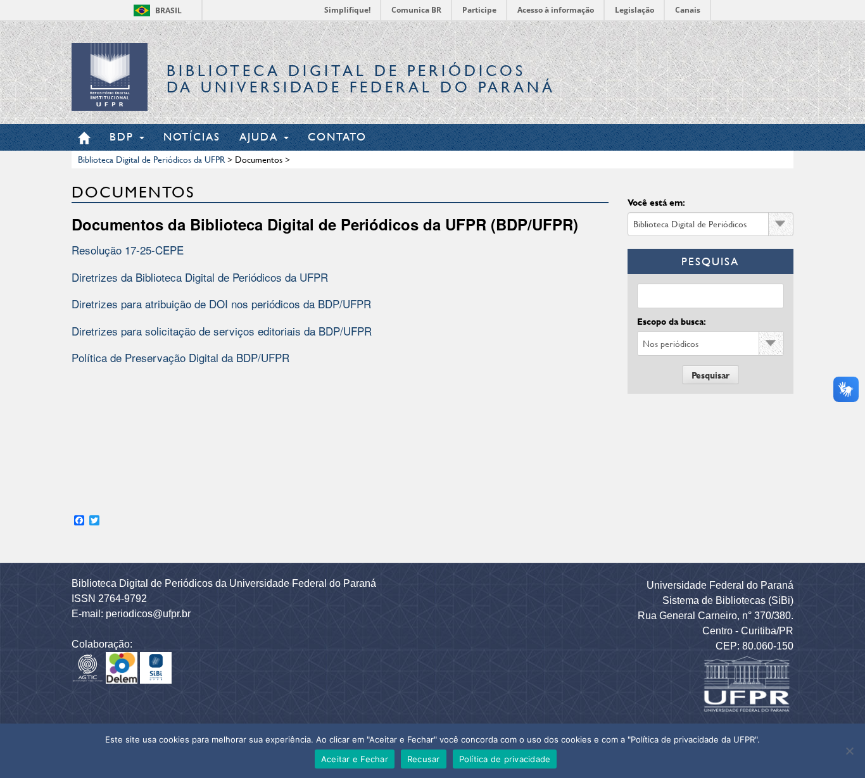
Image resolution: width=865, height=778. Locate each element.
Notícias (191, 136)
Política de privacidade (505, 759)
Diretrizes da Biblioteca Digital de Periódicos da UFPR (200, 277)
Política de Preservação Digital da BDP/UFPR (180, 357)
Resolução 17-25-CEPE (128, 250)
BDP (124, 136)
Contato (337, 136)
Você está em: (656, 202)
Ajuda (260, 136)
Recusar (423, 759)
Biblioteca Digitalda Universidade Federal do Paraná (361, 79)
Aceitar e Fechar (354, 759)
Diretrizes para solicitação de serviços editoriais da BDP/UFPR (222, 331)
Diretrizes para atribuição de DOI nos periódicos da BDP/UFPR (221, 303)
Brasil (168, 10)
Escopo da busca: (671, 321)
